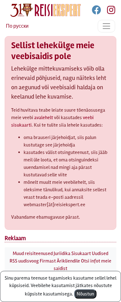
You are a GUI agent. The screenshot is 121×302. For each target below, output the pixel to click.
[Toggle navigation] (106, 26)
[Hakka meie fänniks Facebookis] (97, 11)
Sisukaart (81, 253)
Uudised (100, 253)
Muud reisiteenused (33, 253)
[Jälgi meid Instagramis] (108, 11)
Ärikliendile (68, 261)
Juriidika (62, 253)
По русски (17, 26)
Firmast (48, 261)
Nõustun (85, 294)
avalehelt (43, 117)
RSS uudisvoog (24, 261)
